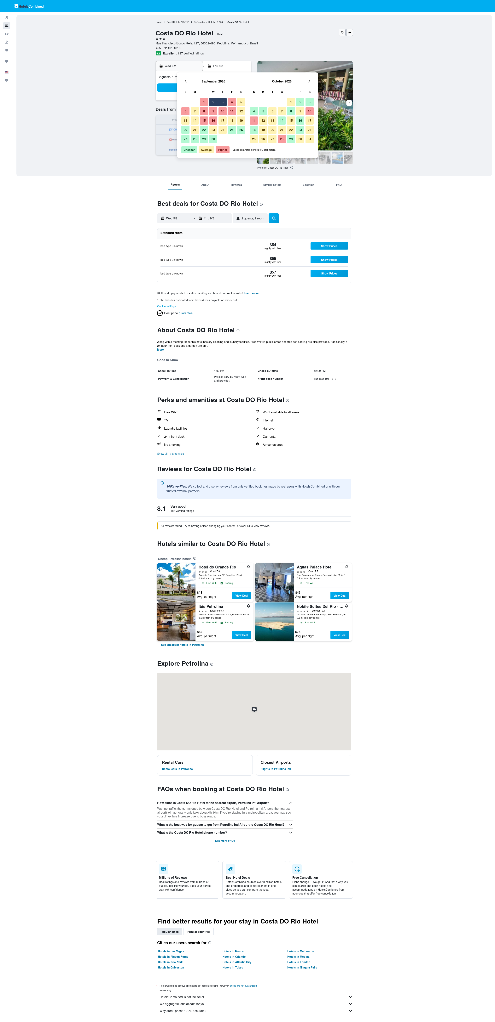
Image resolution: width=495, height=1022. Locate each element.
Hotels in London (298, 962)
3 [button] (223, 102)
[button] (6, 6)
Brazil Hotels (173, 22)
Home (159, 22)
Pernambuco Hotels (204, 22)
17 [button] (222, 120)
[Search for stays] (7, 26)
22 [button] (204, 129)
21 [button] (194, 129)
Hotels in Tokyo (233, 967)
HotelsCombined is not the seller (182, 997)
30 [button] (213, 139)
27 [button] (185, 139)
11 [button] (232, 111)
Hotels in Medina (298, 956)
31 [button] (309, 139)
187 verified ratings (191, 53)
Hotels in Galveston (171, 967)
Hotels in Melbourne (300, 951)
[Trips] (7, 61)
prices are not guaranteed (243, 985)
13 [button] (185, 120)
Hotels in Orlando (234, 956)
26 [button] (241, 129)
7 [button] (195, 111)
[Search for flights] (7, 18)
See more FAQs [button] (225, 841)
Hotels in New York (170, 962)
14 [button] (194, 120)
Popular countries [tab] (198, 932)
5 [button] (241, 102)
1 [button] (204, 102)
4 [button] (232, 102)
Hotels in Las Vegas (171, 951)
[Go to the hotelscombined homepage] (29, 6)
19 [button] (241, 120)
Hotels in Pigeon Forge (173, 956)
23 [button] (213, 129)
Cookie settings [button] (166, 306)
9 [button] (213, 111)
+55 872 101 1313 (168, 48)
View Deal (241, 595)
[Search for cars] (7, 34)
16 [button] (213, 120)
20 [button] (185, 129)
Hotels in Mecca (233, 951)
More (160, 349)
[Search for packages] (7, 42)
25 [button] (232, 129)
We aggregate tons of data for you (183, 1004)
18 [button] (232, 120)
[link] (182, 644)
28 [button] (194, 139)
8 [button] (204, 111)
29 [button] (204, 139)
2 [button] (213, 102)
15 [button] (204, 120)
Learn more (251, 293)
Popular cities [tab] (169, 932)
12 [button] (241, 111)
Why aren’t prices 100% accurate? (183, 1010)
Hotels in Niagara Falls (302, 967)
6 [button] (185, 111)
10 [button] (222, 111)
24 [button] (222, 129)
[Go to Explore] (7, 50)
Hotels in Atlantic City (237, 962)
